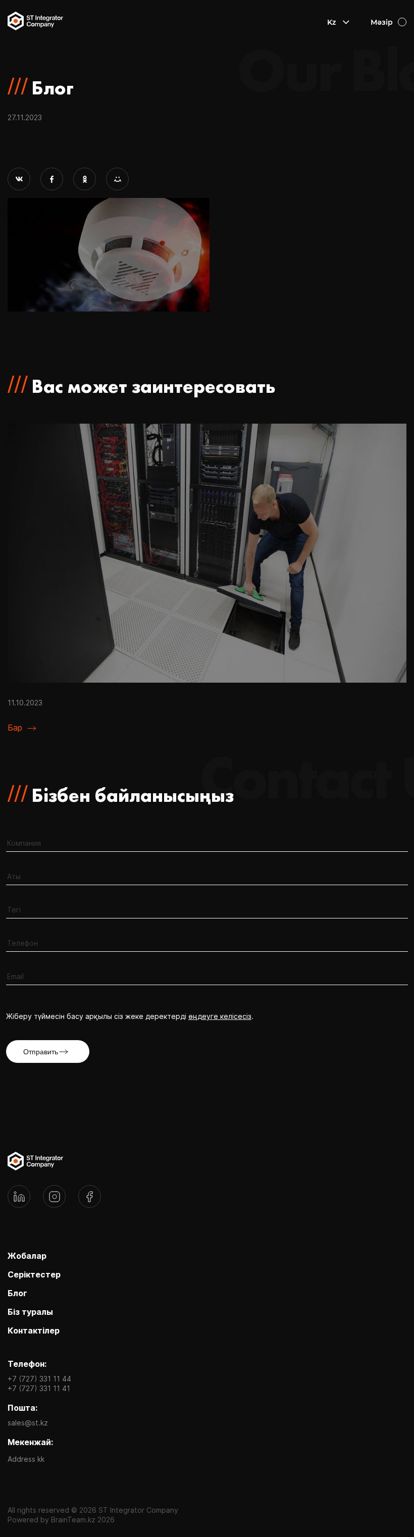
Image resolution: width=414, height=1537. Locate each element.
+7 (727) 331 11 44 (39, 1378)
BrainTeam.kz (73, 1519)
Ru (332, 36)
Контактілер (34, 1330)
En (332, 50)
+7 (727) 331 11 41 (39, 1388)
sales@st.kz (28, 1422)
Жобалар (27, 1256)
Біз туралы (30, 1312)
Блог (17, 1293)
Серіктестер (34, 1274)
